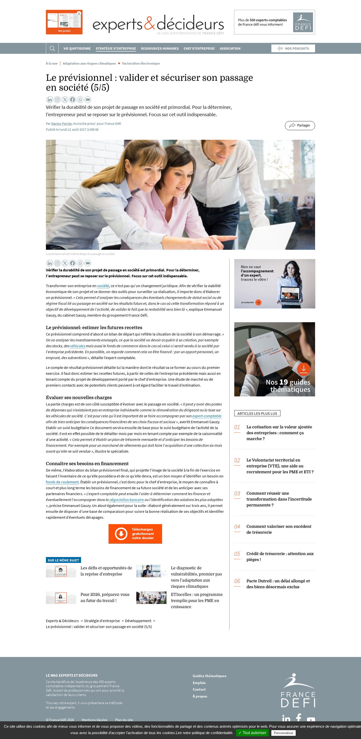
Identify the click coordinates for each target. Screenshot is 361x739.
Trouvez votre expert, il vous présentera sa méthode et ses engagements (84, 705)
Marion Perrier (61, 123)
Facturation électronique (141, 63)
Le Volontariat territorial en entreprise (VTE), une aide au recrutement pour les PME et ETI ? (280, 466)
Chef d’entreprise (199, 48)
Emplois (199, 682)
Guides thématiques (209, 675)
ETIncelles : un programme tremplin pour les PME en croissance (197, 600)
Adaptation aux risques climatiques (89, 63)
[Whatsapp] (80, 99)
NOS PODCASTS (297, 48)
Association (230, 48)
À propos (200, 696)
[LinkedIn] (286, 719)
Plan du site (124, 719)
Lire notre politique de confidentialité (204, 733)
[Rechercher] (52, 48)
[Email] (87, 99)
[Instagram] (57, 99)
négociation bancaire (127, 499)
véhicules (77, 345)
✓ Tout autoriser (252, 733)
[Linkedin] (49, 99)
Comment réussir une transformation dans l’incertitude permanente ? (279, 499)
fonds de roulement (62, 481)
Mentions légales (94, 719)
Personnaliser (283, 733)
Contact (199, 689)
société (103, 285)
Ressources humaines (160, 48)
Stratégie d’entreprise (116, 48)
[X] (65, 99)
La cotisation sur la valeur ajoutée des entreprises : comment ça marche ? (279, 433)
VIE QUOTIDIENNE (77, 48)
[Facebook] (72, 99)
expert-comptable (207, 415)
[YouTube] (311, 720)
